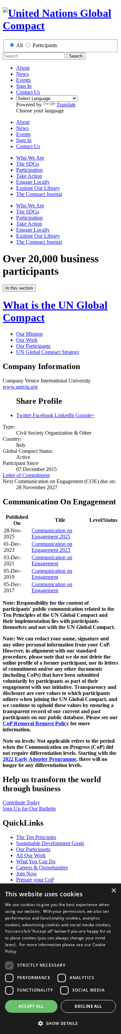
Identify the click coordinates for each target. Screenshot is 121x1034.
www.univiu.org (20, 387)
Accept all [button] (31, 1006)
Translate (66, 104)
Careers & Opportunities (42, 867)
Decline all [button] (88, 1006)
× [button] (113, 890)
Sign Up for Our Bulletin (29, 808)
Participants (45, 45)
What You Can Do (35, 861)
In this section (19, 288)
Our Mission (29, 334)
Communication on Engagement (52, 560)
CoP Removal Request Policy (36, 723)
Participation (29, 170)
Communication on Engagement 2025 (52, 533)
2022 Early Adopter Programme (39, 759)
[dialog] (60, 958)
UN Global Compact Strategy (47, 352)
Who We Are (30, 158)
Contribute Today (21, 802)
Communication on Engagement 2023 (52, 547)
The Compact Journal (39, 194)
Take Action (29, 176)
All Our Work (31, 855)
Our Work (27, 340)
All (19, 45)
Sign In (24, 86)
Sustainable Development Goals (50, 843)
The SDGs (27, 164)
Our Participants (33, 346)
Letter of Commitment (26, 475)
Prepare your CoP (35, 879)
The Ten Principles (36, 837)
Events (23, 80)
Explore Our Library (38, 188)
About (23, 68)
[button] (60, 1023)
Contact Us (28, 92)
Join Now (26, 873)
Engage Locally (33, 182)
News (22, 74)
